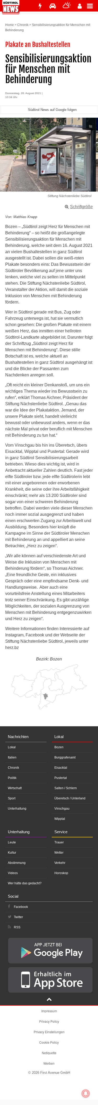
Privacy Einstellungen (49, 1032)
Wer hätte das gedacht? (25, 883)
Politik (12, 778)
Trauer (59, 842)
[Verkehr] (52, 6)
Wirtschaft (15, 788)
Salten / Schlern (65, 788)
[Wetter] (67, 6)
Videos (13, 873)
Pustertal (60, 778)
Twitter (18, 917)
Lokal (12, 747)
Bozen (59, 747)
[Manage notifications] (86, 1093)
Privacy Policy (49, 1021)
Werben (49, 1063)
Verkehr (59, 863)
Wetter (59, 852)
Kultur (12, 852)
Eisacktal (60, 768)
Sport (11, 798)
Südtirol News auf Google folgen (52, 110)
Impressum (49, 1011)
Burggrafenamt (65, 757)
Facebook (21, 907)
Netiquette (49, 1052)
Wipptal (59, 819)
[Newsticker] (40, 6)
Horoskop (61, 873)
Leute (12, 842)
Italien (12, 757)
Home (9, 25)
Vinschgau (62, 808)
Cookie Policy (49, 1042)
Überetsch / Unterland (69, 798)
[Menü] (92, 5)
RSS (17, 927)
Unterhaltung (17, 808)
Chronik (22, 25)
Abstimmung (17, 863)
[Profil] (80, 6)
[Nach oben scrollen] (49, 1000)
